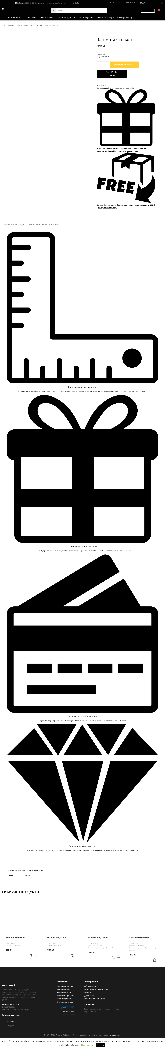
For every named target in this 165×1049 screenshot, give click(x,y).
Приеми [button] (100, 1045)
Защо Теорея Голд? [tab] (14, 225)
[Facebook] (3, 3)
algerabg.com (115, 1035)
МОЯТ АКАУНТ (130, 3)
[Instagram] (7, 3)
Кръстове (129, 88)
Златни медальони (116, 88)
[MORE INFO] (35, 955)
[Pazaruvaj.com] (68, 1008)
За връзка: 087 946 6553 (26, 3)
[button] (31, 955)
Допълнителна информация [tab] (43, 225)
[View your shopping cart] (160, 10)
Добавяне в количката (124, 64)
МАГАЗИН (112, 3)
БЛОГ (120, 3)
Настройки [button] (87, 1045)
